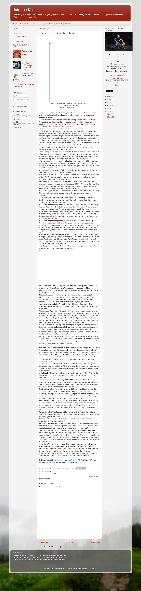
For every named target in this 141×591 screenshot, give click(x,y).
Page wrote (71, 211)
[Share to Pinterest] (85, 468)
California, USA (51, 474)
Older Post (95, 542)
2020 (109, 99)
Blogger (93, 568)
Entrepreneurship (19, 111)
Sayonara (62, 559)
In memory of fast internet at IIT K (28, 74)
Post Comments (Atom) (57, 547)
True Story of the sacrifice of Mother (27, 52)
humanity (16, 127)
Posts (17, 96)
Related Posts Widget (94, 476)
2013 (109, 111)
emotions (48, 471)
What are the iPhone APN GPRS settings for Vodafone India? (27, 65)
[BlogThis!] (79, 468)
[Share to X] (81, 468)
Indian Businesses (19, 117)
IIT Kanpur (16, 114)
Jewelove (35, 24)
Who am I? (24, 24)
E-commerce (17, 109)
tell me (45, 559)
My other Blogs (47, 24)
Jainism (15, 119)
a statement (54, 122)
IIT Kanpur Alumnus (116, 78)
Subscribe (68, 24)
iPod (54, 444)
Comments (19, 99)
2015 (109, 105)
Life (14, 122)
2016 (109, 102)
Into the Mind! (26, 9)
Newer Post (44, 542)
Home (15, 24)
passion (94, 306)
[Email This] (77, 468)
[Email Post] (72, 468)
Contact (59, 24)
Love (14, 125)
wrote (81, 198)
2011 (108, 117)
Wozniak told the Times (75, 147)
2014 (109, 108)
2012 (109, 114)
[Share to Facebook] (83, 468)
